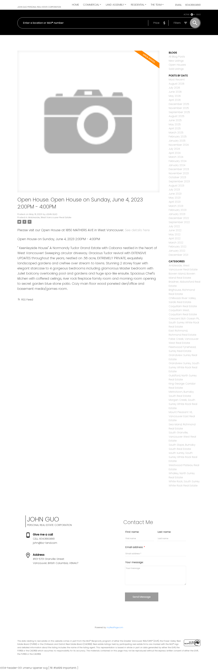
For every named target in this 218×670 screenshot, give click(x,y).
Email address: (134, 547)
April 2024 (174, 153)
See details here (137, 230)
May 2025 (175, 124)
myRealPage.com (115, 627)
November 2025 (179, 108)
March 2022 (176, 242)
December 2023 (179, 169)
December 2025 (179, 104)
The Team (156, 5)
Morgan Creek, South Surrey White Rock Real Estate (183, 404)
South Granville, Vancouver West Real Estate (182, 436)
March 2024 (176, 157)
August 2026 (176, 84)
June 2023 (175, 194)
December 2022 (179, 218)
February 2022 (177, 246)
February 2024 (177, 161)
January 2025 (177, 141)
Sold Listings (176, 69)
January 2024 (177, 165)
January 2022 (177, 251)
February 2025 (178, 136)
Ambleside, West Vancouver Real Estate (49, 217)
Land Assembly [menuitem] (115, 5)
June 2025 (175, 120)
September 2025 (179, 112)
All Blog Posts (177, 56)
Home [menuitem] (75, 5)
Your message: (134, 562)
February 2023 (177, 210)
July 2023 (174, 189)
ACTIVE (186, 14)
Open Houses (177, 65)
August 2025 (176, 116)
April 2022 (174, 238)
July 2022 (174, 226)
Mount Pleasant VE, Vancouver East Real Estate (182, 416)
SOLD (198, 14)
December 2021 (178, 255)
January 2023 (177, 214)
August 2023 (176, 185)
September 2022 (179, 222)
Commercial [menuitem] (91, 5)
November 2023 (179, 173)
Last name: (164, 532)
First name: (132, 532)
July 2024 (174, 149)
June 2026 (175, 92)
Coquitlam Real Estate (183, 306)
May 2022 (174, 234)
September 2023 (179, 181)
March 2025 (176, 132)
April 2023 (174, 202)
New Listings (176, 61)
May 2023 (174, 198)
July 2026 (174, 87)
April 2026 (175, 100)
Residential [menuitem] (137, 5)
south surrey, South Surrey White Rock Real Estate (183, 457)
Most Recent (177, 79)
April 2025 (175, 128)
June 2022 (175, 230)
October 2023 (177, 177)
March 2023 (176, 206)
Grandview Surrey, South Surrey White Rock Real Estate (184, 367)
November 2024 (179, 145)
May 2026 (175, 96)
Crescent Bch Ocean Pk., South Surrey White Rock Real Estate (184, 322)
